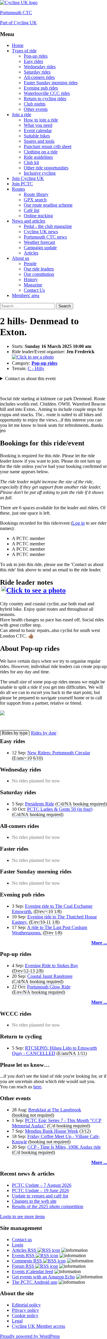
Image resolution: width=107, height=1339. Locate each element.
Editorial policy (26, 1304)
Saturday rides (37, 71)
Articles (31, 252)
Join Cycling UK (28, 178)
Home (17, 45)
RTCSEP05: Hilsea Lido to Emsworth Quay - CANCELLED (54, 1050)
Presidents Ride (39, 803)
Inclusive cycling (40, 173)
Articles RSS (24, 1250)
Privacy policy (25, 1310)
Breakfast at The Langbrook (54, 1109)
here (37, 1086)
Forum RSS (23, 1266)
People (30, 263)
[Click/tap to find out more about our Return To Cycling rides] (53, 713)
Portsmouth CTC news (45, 236)
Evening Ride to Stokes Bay (51, 965)
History (31, 279)
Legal (17, 1320)
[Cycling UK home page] (18, 2)
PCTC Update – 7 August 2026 (41, 1185)
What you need (38, 125)
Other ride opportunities (46, 167)
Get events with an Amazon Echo (43, 1276)
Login (17, 1244)
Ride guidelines (38, 157)
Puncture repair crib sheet (47, 146)
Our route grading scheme (48, 205)
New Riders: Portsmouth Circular (58, 752)
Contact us (22, 1239)
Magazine (33, 284)
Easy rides (33, 61)
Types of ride (24, 50)
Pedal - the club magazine (48, 226)
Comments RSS (27, 1260)
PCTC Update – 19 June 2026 (40, 1190)
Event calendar (38, 130)
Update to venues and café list (40, 1195)
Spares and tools (39, 141)
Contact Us (34, 290)
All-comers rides (39, 77)
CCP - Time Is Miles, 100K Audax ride (64, 1147)
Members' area (25, 295)
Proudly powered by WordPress (30, 1336)
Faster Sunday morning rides (51, 82)
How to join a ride (41, 119)
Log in (78, 523)
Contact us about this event (30, 378)
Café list (31, 210)
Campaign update (40, 247)
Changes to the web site (34, 1201)
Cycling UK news (41, 231)
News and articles (28, 220)
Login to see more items (22, 1216)
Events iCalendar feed (32, 1271)
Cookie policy (25, 1315)
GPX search (35, 199)
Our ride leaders (39, 268)
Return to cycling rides (45, 98)
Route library (36, 194)
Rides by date (43, 732)
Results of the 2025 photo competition (47, 1206)
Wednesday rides (40, 66)
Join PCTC (22, 183)
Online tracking (38, 215)
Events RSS (24, 1255)
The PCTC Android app (34, 1282)
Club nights (34, 103)
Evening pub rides (41, 87)
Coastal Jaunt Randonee (50, 976)
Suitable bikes (37, 135)
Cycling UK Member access (38, 1326)
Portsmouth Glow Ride (48, 986)
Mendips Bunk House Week (51, 1131)
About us (20, 258)
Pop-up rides (36, 56)
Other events (36, 109)
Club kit (31, 162)
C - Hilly (36, 368)
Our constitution (39, 274)
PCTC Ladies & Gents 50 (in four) (59, 809)
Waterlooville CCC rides (47, 93)
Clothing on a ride (41, 151)
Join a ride (21, 114)
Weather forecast (39, 242)
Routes (18, 189)
